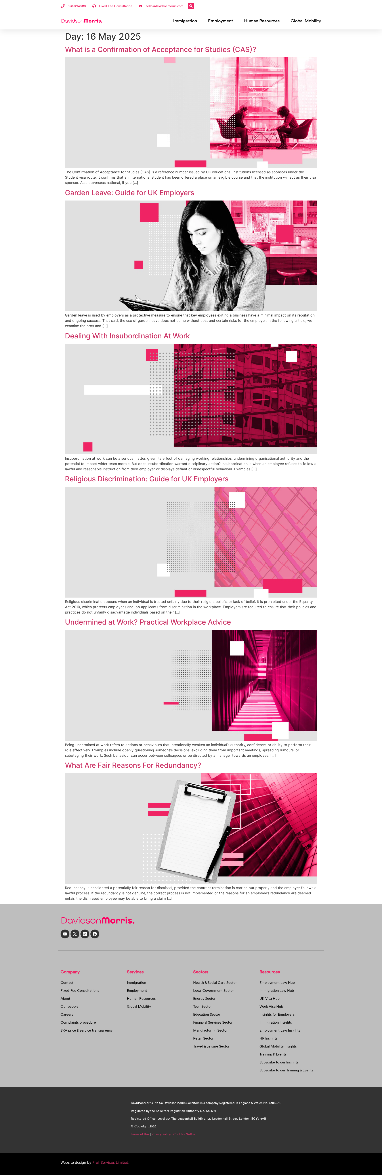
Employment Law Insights (280, 1030)
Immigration (185, 20)
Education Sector (206, 1014)
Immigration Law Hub (277, 990)
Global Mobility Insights (278, 1046)
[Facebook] (94, 934)
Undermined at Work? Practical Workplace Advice (148, 622)
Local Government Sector (213, 990)
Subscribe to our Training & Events (286, 1070)
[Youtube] (65, 934)
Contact (67, 982)
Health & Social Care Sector (215, 982)
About (65, 998)
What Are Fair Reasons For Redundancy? (133, 765)
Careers (67, 1014)
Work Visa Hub (271, 1006)
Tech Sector (202, 1006)
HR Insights (268, 1038)
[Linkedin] (84, 934)
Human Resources (262, 20)
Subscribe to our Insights (279, 1062)
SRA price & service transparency (87, 1030)
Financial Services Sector (213, 1022)
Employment (220, 20)
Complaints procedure (78, 1022)
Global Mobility (306, 20)
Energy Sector (204, 998)
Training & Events (273, 1054)
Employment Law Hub (277, 982)
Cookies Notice (184, 1134)
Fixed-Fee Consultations (80, 990)
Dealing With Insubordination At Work (127, 336)
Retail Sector (203, 1038)
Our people (69, 1006)
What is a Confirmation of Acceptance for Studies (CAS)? (160, 49)
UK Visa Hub (269, 998)
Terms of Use (140, 1134)
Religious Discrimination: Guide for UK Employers (147, 479)
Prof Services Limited (109, 1162)
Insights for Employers (277, 1014)
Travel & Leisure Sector (211, 1046)
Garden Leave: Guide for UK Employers (129, 192)
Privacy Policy (161, 1134)
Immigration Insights (276, 1022)
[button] (191, 6)
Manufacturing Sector (210, 1030)
